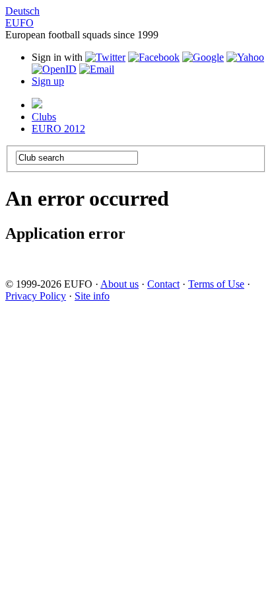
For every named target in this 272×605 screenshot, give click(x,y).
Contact (163, 284)
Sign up (48, 81)
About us (119, 284)
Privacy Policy (35, 296)
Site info (92, 296)
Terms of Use (216, 284)
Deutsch (22, 11)
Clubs (44, 116)
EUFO (19, 22)
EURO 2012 (58, 128)
